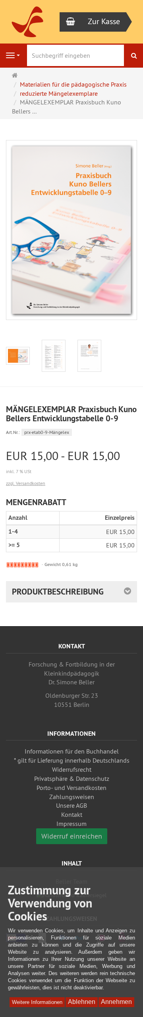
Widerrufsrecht (71, 769)
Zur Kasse (104, 21)
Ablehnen (81, 1001)
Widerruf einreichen (71, 836)
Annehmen (116, 1001)
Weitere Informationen (37, 1002)
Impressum (71, 824)
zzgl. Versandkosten (25, 483)
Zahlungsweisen (71, 797)
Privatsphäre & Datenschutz (71, 778)
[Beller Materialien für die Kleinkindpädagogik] (28, 22)
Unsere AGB (71, 805)
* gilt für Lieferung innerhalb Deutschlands (71, 760)
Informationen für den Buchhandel (72, 751)
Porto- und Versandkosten (71, 788)
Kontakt (71, 814)
